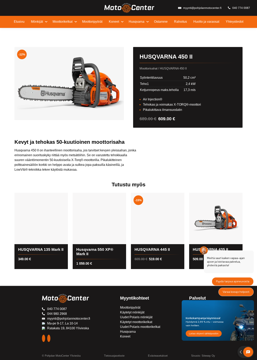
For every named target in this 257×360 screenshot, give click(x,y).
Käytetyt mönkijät (132, 312)
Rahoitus (180, 21)
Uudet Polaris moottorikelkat (140, 326)
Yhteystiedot (234, 21)
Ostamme (161, 21)
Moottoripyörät (92, 21)
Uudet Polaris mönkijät (136, 317)
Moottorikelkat (62, 21)
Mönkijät (37, 21)
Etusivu (19, 21)
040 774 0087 (241, 7)
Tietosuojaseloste (114, 355)
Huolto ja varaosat (206, 21)
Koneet (114, 21)
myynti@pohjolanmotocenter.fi (202, 7)
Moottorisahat (148, 68)
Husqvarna (136, 21)
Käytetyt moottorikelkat (136, 322)
